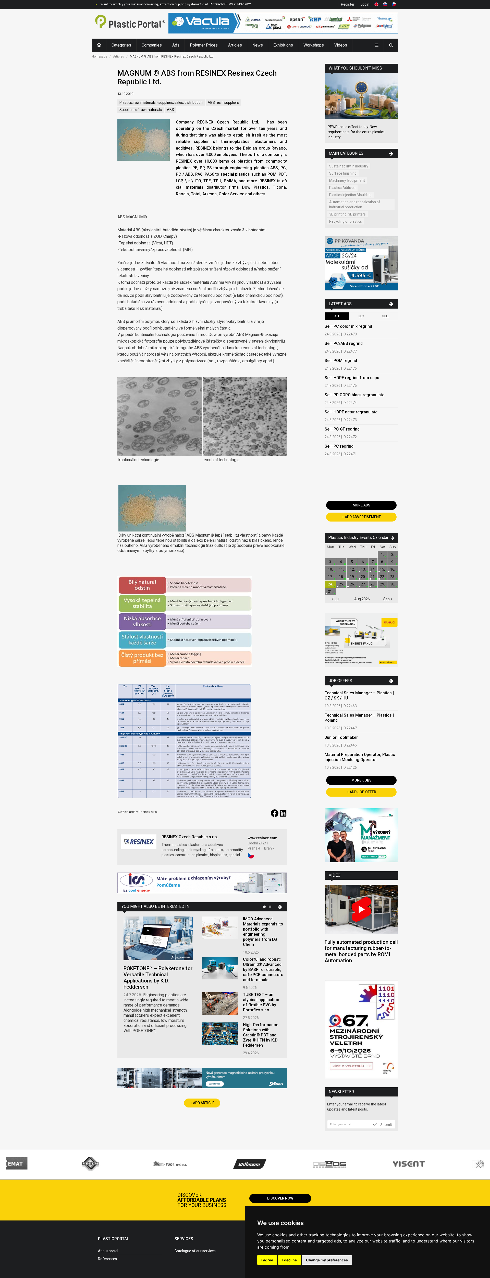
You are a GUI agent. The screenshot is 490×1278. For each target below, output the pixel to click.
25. (341, 584)
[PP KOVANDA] (361, 264)
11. (341, 569)
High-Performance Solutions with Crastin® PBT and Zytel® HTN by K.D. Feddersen (260, 1035)
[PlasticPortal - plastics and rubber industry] (130, 24)
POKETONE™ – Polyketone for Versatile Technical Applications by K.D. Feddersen (158, 977)
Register (347, 4)
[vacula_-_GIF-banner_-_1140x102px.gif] (283, 24)
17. (330, 577)
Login (365, 4)
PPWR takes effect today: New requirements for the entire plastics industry (356, 132)
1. (382, 554)
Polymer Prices (204, 45)
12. (352, 569)
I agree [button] (267, 1260)
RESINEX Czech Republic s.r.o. (190, 836)
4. (341, 562)
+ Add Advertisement (361, 517)
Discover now (280, 1198)
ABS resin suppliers (223, 102)
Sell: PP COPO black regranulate (354, 394)
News (257, 45)
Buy (361, 316)
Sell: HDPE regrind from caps (352, 377)
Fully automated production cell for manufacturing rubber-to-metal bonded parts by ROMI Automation (361, 951)
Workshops (313, 45)
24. (330, 584)
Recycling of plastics (345, 221)
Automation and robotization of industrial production (354, 204)
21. (373, 577)
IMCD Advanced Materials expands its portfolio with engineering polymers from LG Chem (263, 932)
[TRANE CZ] (202, 883)
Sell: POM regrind (341, 360)
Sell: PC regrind (339, 446)
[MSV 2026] (361, 1030)
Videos (340, 45)
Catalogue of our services (195, 1251)
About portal (108, 1251)
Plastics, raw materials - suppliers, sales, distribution (161, 102)
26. (352, 584)
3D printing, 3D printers (347, 214)
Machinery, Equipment (347, 180)
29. (382, 584)
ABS (170, 110)
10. (330, 569)
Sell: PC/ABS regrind (344, 343)
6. (363, 562)
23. (392, 577)
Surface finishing (343, 173)
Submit (385, 1124)
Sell (385, 316)
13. (363, 569)
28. (373, 584)
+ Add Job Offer (361, 792)
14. (373, 569)
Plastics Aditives (342, 188)
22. (382, 577)
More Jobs (361, 780)
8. (382, 562)
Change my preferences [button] (327, 1260)
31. (330, 592)
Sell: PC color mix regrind (348, 326)
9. (392, 562)
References (107, 1259)
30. (392, 584)
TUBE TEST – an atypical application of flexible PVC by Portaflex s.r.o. (261, 1002)
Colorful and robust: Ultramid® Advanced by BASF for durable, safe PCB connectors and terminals (263, 969)
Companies (152, 45)
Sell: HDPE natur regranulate (351, 412)
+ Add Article (202, 1103)
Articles (235, 45)
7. (373, 562)
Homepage (99, 56)
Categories (121, 45)
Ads (175, 45)
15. (382, 569)
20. (363, 577)
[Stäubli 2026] (202, 1079)
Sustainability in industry (348, 166)
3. (330, 562)
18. (341, 577)
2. (392, 554)
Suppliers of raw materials (140, 110)
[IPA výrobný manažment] (361, 836)
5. (352, 562)
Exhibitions (283, 45)
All (337, 316)
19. (352, 577)
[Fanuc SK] (361, 641)
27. (363, 584)
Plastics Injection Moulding (350, 195)
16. (392, 569)
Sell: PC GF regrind (342, 429)
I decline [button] (289, 1260)
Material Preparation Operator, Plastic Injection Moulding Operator (360, 757)
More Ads (361, 505)
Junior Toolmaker (341, 737)
